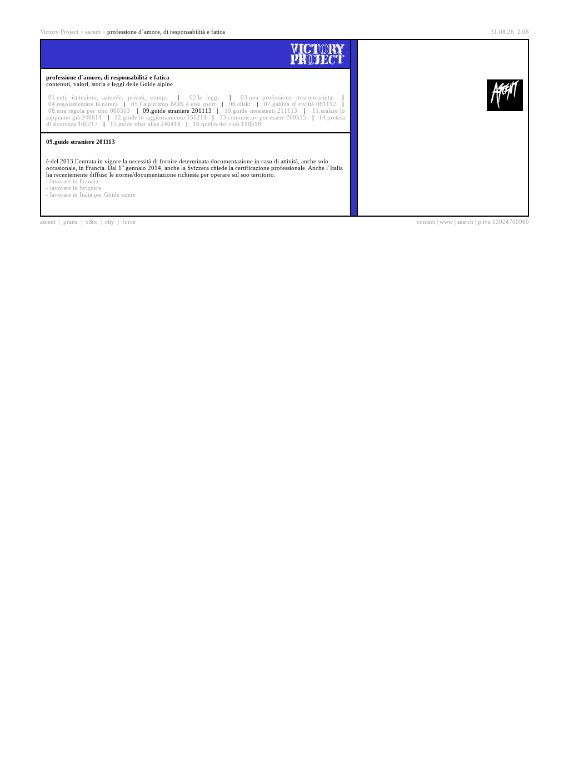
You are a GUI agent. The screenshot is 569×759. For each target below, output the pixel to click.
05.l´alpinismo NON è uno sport (173, 104)
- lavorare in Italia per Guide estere (91, 194)
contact (426, 221)
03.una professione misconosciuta (286, 97)
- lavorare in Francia (72, 181)
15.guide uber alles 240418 (145, 124)
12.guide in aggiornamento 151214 (160, 117)
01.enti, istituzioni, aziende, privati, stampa (108, 97)
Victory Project (59, 31)
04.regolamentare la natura (83, 104)
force (129, 221)
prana (70, 221)
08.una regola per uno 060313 (89, 110)
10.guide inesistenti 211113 (260, 110)
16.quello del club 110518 (227, 124)
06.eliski (240, 104)
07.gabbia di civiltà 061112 (300, 104)
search (465, 221)
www (446, 221)
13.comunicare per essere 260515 (263, 117)
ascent (93, 31)
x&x (91, 221)
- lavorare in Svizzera (73, 187)
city (109, 221)
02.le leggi (204, 97)
